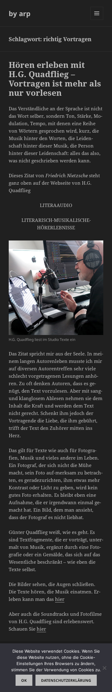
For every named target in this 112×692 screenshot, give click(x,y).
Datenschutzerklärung (66, 680)
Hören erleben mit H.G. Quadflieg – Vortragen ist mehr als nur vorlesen (55, 78)
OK (24, 680)
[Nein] (104, 668)
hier (59, 599)
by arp (19, 13)
